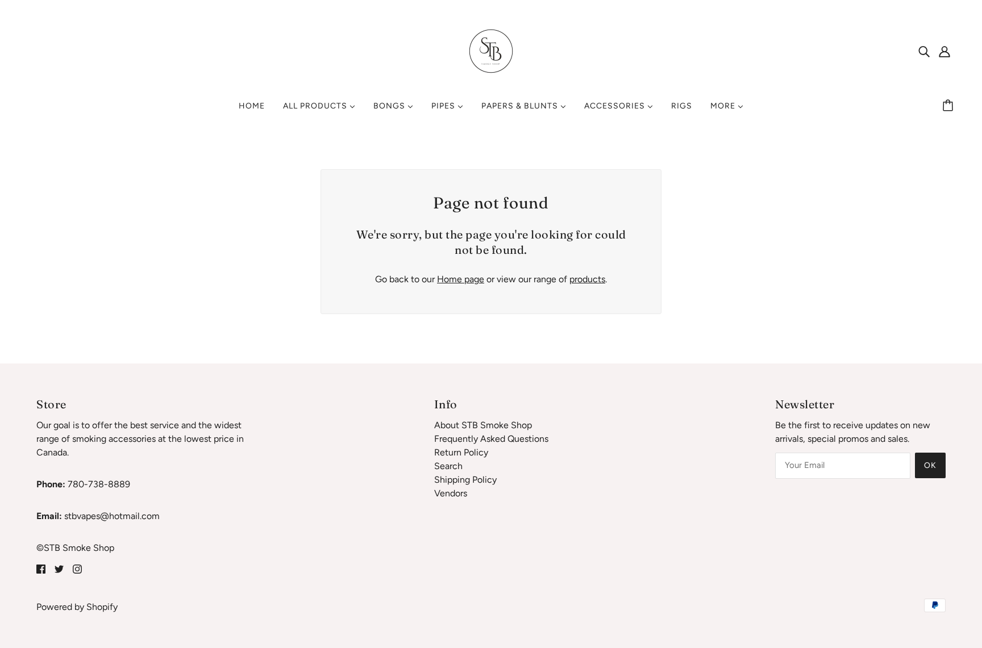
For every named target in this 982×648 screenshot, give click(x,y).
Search (448, 466)
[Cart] (949, 106)
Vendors (450, 493)
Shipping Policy (465, 479)
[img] (924, 51)
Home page (460, 279)
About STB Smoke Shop (483, 425)
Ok (930, 465)
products (587, 279)
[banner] (491, 50)
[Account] (944, 51)
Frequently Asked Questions (491, 438)
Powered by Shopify (77, 606)
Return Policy (461, 452)
